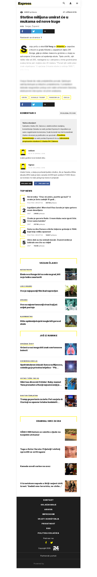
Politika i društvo (35, 203)
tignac (31, 165)
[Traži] (64, 3)
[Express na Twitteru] (51, 542)
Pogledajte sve (68, 113)
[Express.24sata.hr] (24, 1)
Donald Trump (38, 97)
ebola (66, 97)
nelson (31, 150)
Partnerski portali (48, 556)
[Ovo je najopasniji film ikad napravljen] (71, 291)
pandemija (54, 97)
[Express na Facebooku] (46, 542)
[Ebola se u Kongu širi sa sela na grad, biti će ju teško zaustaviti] (71, 274)
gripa (24, 97)
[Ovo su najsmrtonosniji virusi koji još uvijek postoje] (71, 304)
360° (29, 213)
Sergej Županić (32, 26)
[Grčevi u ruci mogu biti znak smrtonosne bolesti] (71, 349)
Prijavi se (26, 183)
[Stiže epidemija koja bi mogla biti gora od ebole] (71, 321)
